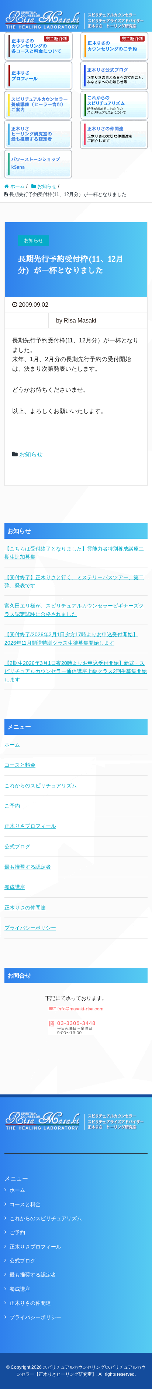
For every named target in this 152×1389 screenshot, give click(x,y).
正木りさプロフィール (30, 826)
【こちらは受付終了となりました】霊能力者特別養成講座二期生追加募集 (74, 553)
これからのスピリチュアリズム (40, 785)
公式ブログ (17, 847)
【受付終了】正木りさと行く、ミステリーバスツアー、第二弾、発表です (74, 581)
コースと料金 (19, 765)
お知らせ (31, 454)
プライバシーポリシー (30, 928)
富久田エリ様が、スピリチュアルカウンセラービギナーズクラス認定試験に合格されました (74, 610)
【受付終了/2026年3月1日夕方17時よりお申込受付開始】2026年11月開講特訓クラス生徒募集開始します (71, 638)
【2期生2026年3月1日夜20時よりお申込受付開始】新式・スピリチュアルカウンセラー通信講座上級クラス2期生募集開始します (75, 671)
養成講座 (14, 887)
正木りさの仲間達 (25, 908)
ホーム (12, 745)
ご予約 (12, 806)
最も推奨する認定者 (27, 867)
